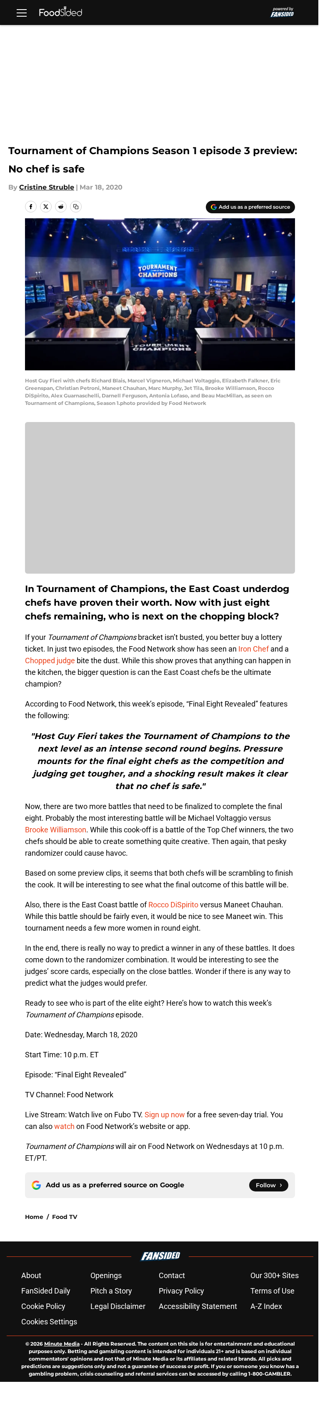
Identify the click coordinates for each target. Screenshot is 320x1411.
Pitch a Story (111, 1290)
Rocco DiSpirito (173, 904)
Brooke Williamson (55, 829)
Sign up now (165, 1114)
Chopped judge (50, 660)
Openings (106, 1275)
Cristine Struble (46, 187)
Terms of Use (272, 1290)
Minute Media (62, 1344)
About (31, 1275)
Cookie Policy (43, 1306)
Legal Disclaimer (117, 1306)
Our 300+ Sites (274, 1275)
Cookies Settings (49, 1321)
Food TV (64, 1217)
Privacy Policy (181, 1290)
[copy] (76, 206)
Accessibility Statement (198, 1306)
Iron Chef (253, 648)
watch (65, 1126)
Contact (172, 1275)
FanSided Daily (45, 1290)
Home (34, 1217)
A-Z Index (266, 1306)
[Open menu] (22, 12)
